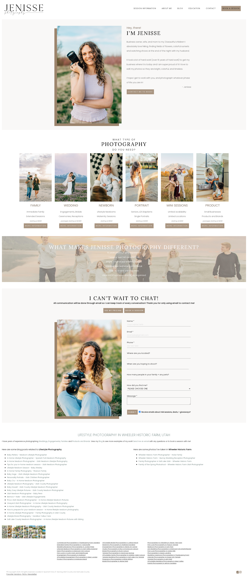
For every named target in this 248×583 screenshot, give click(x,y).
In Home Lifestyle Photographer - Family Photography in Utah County (36, 513)
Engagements (54, 441)
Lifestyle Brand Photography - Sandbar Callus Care (29, 516)
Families (64, 441)
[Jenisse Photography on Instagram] (240, 573)
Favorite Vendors (13, 574)
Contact (211, 8)
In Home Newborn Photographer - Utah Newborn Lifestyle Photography (37, 461)
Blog (180, 8)
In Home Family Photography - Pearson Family (26, 471)
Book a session (231, 8)
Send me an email (141, 441)
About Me (167, 8)
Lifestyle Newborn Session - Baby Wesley (24, 468)
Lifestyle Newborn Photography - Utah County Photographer (32, 484)
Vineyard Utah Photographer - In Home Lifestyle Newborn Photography (37, 503)
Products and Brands (81, 441)
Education (194, 8)
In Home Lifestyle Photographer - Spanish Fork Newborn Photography (36, 458)
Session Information (145, 8)
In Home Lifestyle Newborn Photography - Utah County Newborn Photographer (40, 506)
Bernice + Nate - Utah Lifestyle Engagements (26, 497)
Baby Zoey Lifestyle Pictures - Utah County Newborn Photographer (35, 490)
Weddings (43, 441)
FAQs (24, 574)
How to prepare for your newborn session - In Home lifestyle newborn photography (43, 509)
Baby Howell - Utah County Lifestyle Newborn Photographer (32, 487)
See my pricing (113, 310)
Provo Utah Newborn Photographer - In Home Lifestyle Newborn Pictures (38, 500)
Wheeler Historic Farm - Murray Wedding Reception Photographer (167, 458)
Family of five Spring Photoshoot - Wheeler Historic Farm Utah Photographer (171, 464)
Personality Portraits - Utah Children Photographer (28, 477)
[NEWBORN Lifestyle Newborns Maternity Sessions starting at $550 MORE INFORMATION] (106, 154)
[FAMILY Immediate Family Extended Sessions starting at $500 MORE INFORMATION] (35, 154)
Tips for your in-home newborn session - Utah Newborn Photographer (37, 464)
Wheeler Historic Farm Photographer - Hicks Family (160, 455)
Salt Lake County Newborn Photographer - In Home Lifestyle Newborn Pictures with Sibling (45, 519)
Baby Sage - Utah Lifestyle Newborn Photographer (28, 474)
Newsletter (32, 574)
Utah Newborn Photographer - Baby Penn (24, 493)
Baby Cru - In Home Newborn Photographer (26, 480)
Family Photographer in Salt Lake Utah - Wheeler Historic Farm (165, 461)
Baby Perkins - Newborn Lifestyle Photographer (27, 455)
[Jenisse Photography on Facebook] (238, 573)
